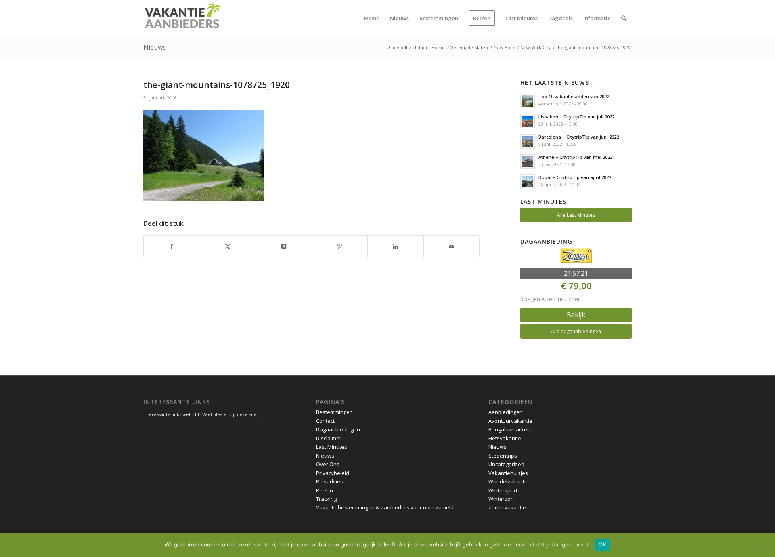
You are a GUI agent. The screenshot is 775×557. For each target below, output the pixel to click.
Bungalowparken (509, 429)
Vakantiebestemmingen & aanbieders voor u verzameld (385, 507)
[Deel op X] (284, 246)
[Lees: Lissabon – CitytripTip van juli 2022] (527, 121)
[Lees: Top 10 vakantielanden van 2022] (527, 101)
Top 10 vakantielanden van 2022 (573, 96)
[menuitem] (372, 18)
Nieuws (154, 47)
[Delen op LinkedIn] (395, 246)
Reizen (324, 490)
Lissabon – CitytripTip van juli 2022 (576, 117)
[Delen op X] (228, 246)
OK (602, 544)
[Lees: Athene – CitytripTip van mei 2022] (527, 161)
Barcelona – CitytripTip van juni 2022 (578, 137)
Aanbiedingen (505, 412)
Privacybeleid (332, 473)
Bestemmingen (334, 412)
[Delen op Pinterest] (340, 246)
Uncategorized (506, 464)
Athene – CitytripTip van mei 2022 (575, 157)
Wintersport (502, 490)
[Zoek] (624, 18)
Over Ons (327, 464)
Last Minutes (331, 446)
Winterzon (501, 498)
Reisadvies (329, 481)
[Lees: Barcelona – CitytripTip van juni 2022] (527, 141)
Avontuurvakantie (510, 421)
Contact (325, 421)
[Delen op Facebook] (172, 246)
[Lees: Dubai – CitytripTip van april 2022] (527, 181)
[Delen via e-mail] (452, 246)
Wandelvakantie (508, 481)
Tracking (326, 498)
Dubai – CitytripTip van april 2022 (574, 177)
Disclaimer (328, 438)
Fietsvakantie (504, 438)
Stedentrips (502, 455)
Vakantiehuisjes (508, 473)
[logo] (182, 18)
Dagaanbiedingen (338, 429)
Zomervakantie (507, 507)
